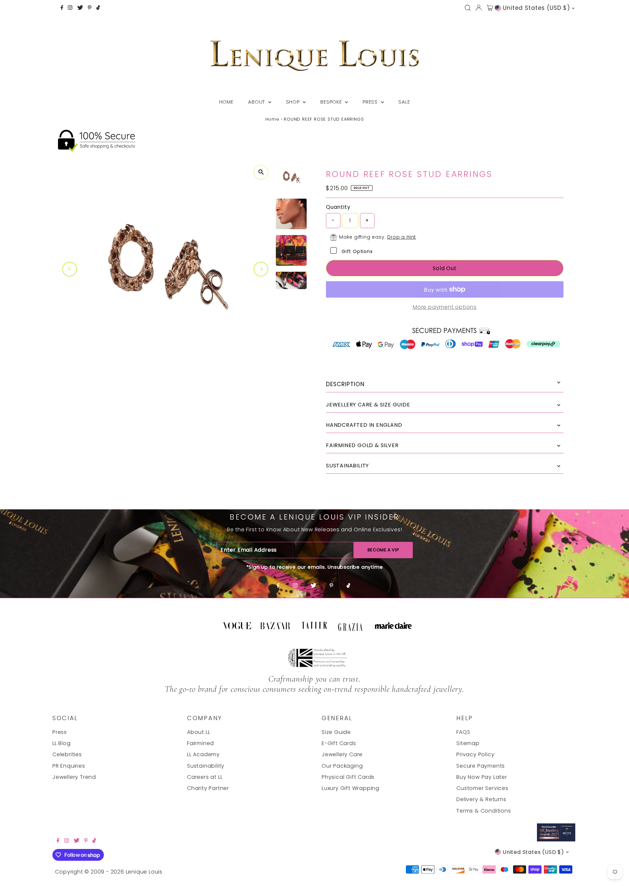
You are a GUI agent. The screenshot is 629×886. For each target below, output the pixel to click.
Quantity (338, 207)
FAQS (463, 732)
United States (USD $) (536, 8)
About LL (198, 732)
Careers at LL (204, 777)
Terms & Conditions (483, 811)
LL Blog (61, 743)
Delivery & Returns (481, 799)
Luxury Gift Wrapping (350, 788)
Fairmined (200, 743)
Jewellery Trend (74, 777)
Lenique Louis (145, 872)
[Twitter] (80, 8)
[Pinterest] (89, 8)
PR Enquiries (68, 766)
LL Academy (203, 754)
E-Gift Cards (339, 743)
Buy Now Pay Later (481, 777)
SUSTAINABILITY (347, 465)
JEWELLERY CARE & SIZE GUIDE (368, 404)
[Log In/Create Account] (479, 8)
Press (371, 101)
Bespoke (331, 101)
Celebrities (67, 754)
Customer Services (482, 788)
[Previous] (69, 269)
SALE (404, 101)
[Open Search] (468, 8)
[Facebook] (62, 8)
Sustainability (205, 766)
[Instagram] (70, 8)
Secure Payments (480, 766)
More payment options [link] (445, 307)
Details (444, 384)
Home (226, 101)
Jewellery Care (342, 754)
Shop (293, 101)
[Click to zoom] (261, 172)
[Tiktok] (98, 8)
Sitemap (468, 743)
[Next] (261, 269)
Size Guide (336, 732)
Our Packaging (342, 766)
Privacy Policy (475, 754)
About (257, 101)
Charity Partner (208, 788)
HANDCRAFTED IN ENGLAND (364, 425)
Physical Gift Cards (348, 777)
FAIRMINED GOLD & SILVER (362, 445)
